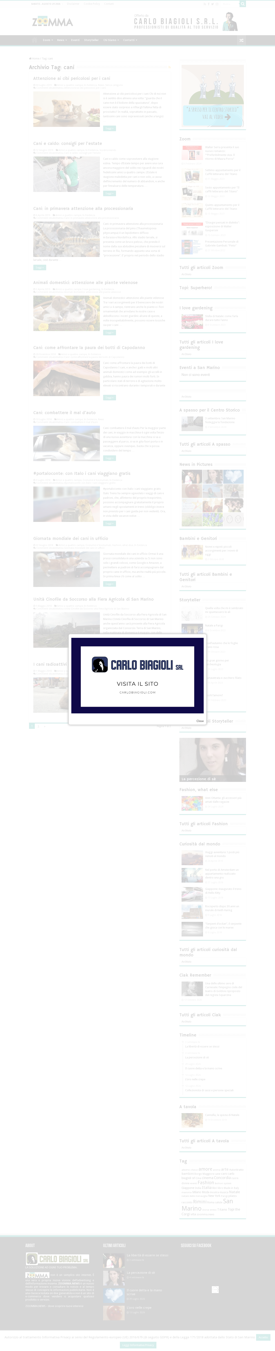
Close (200, 721)
